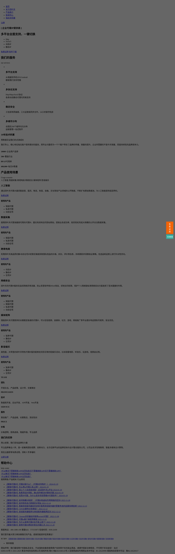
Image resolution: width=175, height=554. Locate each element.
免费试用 (170, 227)
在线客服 (170, 237)
